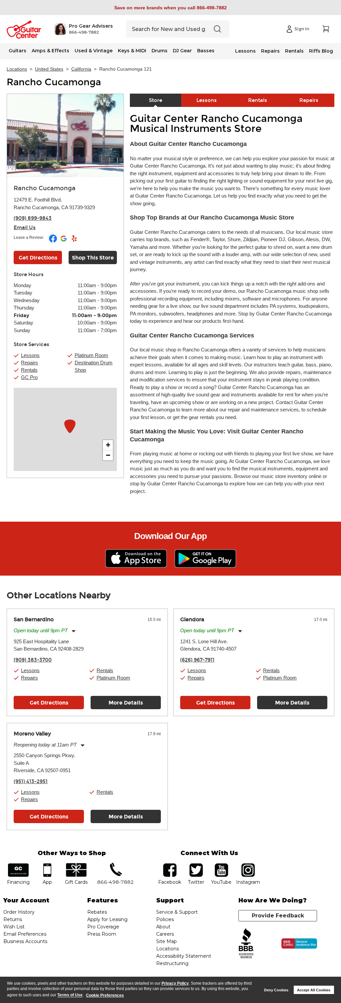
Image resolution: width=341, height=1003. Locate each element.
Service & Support (177, 912)
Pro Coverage (103, 927)
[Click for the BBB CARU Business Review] (299, 943)
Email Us (25, 228)
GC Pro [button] (29, 377)
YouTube (221, 865)
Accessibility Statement (183, 956)
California (81, 69)
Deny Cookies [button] (276, 990)
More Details (126, 703)
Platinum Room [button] (91, 355)
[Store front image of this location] (65, 135)
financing (18, 865)
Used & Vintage (94, 51)
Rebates (97, 912)
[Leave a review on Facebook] (53, 241)
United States (49, 69)
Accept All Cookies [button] (313, 990)
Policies (165, 919)
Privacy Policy (175, 983)
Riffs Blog (321, 51)
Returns (12, 919)
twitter (196, 865)
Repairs (270, 51)
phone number (115, 865)
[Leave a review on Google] (64, 241)
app (47, 865)
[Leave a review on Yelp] (74, 241)
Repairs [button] (29, 362)
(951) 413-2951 (31, 781)
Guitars (17, 51)
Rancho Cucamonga (54, 82)
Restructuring (172, 963)
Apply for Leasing (107, 919)
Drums (160, 51)
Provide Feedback (278, 915)
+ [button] (108, 445)
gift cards (76, 865)
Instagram (248, 865)
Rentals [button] (29, 370)
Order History (19, 912)
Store (155, 100)
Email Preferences (24, 934)
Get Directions (38, 257)
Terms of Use (70, 995)
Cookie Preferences (105, 995)
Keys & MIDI (132, 51)
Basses (205, 51)
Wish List (14, 927)
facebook (169, 865)
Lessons (245, 51)
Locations (17, 69)
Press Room (101, 934)
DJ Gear (182, 51)
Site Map (166, 941)
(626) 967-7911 (197, 660)
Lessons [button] (30, 355)
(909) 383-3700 (33, 660)
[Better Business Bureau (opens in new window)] (246, 943)
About (163, 927)
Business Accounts (25, 941)
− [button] (108, 455)
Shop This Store (93, 257)
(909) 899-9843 (33, 218)
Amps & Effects (50, 51)
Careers (165, 934)
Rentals (294, 51)
